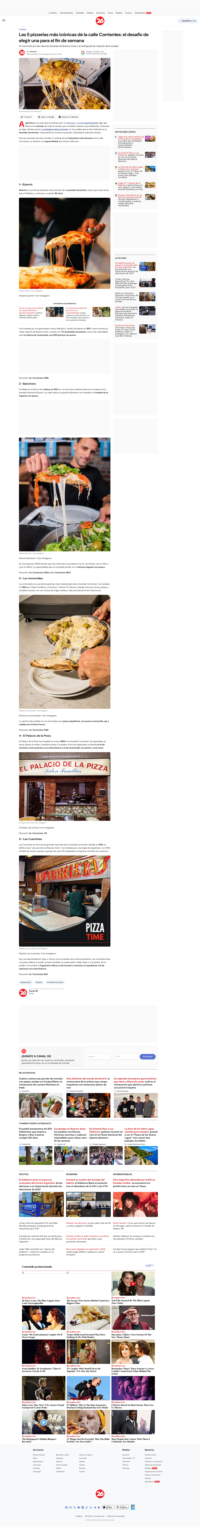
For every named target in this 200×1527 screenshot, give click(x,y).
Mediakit (151, 1468)
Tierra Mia (126, 1461)
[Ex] (74, 1507)
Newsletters (152, 1482)
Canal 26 (33, 52)
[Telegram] (95, 1507)
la (54, 129)
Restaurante (25, 982)
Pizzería (39, 982)
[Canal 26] (100, 1494)
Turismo (22, 29)
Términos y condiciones (153, 1461)
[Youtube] (78, 1507)
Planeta (82, 1465)
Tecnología (37, 1472)
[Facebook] (66, 1507)
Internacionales (122, 1174)
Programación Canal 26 (153, 1472)
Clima (35, 1458)
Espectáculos (38, 1461)
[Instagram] (70, 1507)
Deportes (59, 1458)
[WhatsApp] (91, 1507)
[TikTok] (87, 1507)
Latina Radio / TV (128, 1458)
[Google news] (99, 1507)
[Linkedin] (82, 1507)
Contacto (148, 1458)
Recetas (82, 1468)
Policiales (36, 1468)
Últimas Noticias (39, 1455)
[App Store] (108, 1507)
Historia (82, 1461)
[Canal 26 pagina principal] (100, 24)
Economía (71, 1174)
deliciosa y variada (82, 123)
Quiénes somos (150, 1455)
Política (23, 1174)
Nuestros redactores (152, 1475)
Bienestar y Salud (62, 1455)
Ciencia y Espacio (85, 1455)
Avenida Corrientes (55, 982)
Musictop (125, 1468)
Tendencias (60, 1472)
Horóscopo (37, 1465)
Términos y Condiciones (95, 1516)
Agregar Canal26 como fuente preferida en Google (96, 53)
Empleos (148, 1478)
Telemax (125, 1465)
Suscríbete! (148, 1056)
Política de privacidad (153, 1465)
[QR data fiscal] (133, 1509)
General (59, 1461)
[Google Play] (122, 1507)
